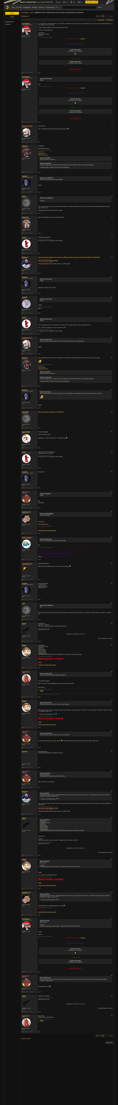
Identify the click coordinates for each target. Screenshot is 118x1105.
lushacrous (25, 146)
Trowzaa (24, 492)
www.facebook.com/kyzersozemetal (47, 530)
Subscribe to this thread (26, 1038)
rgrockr (24, 237)
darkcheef (24, 751)
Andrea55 (24, 297)
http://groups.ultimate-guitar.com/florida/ (48, 260)
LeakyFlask (25, 671)
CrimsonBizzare (26, 563)
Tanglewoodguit (26, 126)
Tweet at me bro (42, 153)
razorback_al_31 (26, 512)
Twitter (39, 662)
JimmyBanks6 (26, 23)
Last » (111, 16)
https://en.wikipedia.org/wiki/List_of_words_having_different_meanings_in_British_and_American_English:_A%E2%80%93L (69, 257)
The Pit (32, 12)
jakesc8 (24, 623)
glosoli (24, 196)
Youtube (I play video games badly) (47, 665)
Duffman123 (25, 217)
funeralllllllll (25, 412)
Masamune (25, 257)
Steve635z (24, 176)
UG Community (25, 12)
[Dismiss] (111, 2)
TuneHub (82, 38)
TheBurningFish (26, 537)
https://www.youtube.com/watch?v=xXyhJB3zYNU (50, 412)
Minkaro (24, 645)
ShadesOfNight (26, 432)
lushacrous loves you (43, 154)
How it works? (110, 19)
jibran (23, 603)
